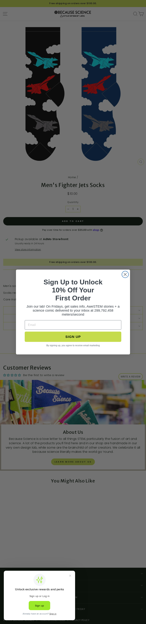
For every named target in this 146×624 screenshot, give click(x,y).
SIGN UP (73, 337)
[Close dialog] (125, 274)
